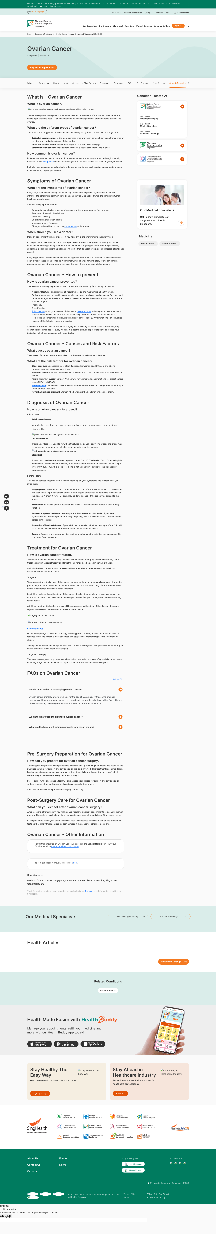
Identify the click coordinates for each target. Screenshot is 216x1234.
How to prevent (60, 83)
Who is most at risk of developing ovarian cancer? (55, 689)
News (62, 1164)
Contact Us (33, 1164)
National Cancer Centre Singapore (45, 880)
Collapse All (117, 679)
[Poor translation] (8, 1216)
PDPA (149, 1194)
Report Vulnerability (156, 1197)
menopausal (48, 161)
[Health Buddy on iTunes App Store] (39, 1044)
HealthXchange (135, 1164)
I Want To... (178, 26)
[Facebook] (171, 1163)
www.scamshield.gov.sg (49, 6)
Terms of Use (130, 1194)
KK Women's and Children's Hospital (84, 880)
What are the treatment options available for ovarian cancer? (61, 727)
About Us (32, 1158)
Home (29, 34)
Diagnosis (104, 83)
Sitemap (127, 1197)
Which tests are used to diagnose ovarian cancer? (56, 716)
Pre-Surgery (142, 83)
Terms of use (91, 891)
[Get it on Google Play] (66, 1044)
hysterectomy (84, 311)
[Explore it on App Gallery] (92, 1044)
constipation (70, 226)
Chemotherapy (35, 628)
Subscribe (120, 1093)
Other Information (177, 83)
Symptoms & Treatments (43, 34)
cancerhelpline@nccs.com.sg (65, 846)
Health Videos (135, 1170)
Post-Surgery (158, 83)
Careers (32, 1171)
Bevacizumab (148, 243)
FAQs (130, 83)
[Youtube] (176, 1163)
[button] (184, 83)
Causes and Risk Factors (84, 83)
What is (30, 83)
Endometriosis (39, 385)
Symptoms (44, 83)
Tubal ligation (38, 311)
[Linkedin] (185, 1163)
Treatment (118, 83)
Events (63, 1158)
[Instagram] (180, 1163)
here (75, 862)
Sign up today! (40, 1093)
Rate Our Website (162, 1194)
